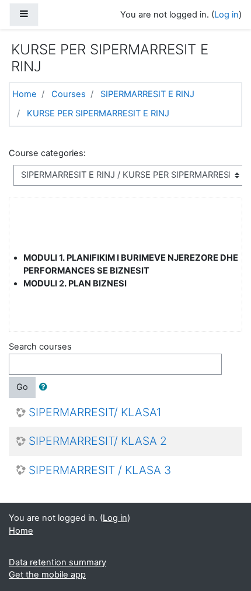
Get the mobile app (47, 574)
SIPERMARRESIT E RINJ (147, 94)
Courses (68, 94)
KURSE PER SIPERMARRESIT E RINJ (98, 113)
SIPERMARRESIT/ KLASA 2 (98, 441)
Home (24, 94)
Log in (226, 14)
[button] (45, 388)
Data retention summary (57, 562)
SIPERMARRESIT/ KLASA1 (95, 412)
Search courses (40, 346)
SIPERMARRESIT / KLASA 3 (100, 470)
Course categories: (47, 153)
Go (22, 387)
